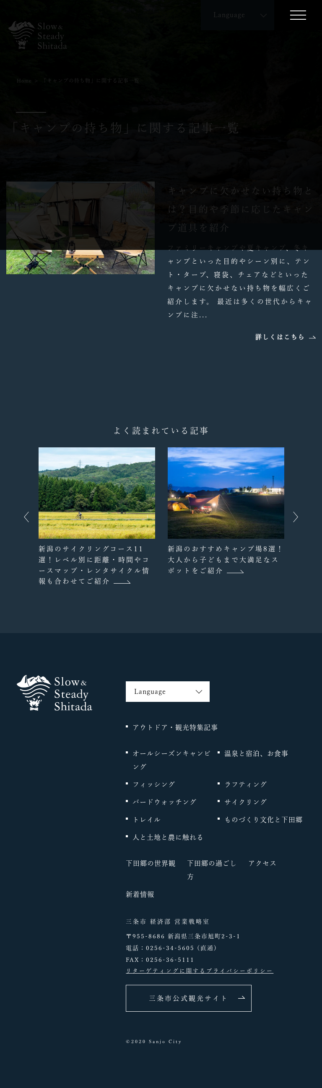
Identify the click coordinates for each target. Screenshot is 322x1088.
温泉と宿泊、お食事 (256, 753)
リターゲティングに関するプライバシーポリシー (199, 971)
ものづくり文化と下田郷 (263, 819)
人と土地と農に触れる (168, 837)
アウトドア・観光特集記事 (175, 727)
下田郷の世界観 (151, 863)
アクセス (262, 863)
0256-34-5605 (170, 948)
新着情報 (140, 894)
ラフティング (245, 784)
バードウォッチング (164, 802)
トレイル (146, 819)
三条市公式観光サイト (189, 998)
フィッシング (153, 784)
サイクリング (245, 802)
